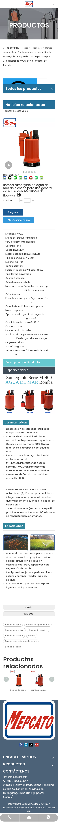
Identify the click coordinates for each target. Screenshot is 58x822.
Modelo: (9, 233)
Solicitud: (10, 334)
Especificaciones (17, 370)
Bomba (31, 635)
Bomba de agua (13, 624)
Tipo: (8, 274)
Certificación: (12, 266)
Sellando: (10, 350)
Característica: (13, 306)
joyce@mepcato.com (15, 777)
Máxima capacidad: (16, 253)
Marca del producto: (16, 237)
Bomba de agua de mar (37, 624)
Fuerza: (9, 270)
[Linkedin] (26, 744)
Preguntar (13, 212)
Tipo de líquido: (13, 314)
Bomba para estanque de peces (21, 641)
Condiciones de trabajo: (18, 322)
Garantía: (10, 245)
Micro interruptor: (14, 286)
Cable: (8, 282)
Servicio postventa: (15, 241)
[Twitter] (31, 744)
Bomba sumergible (14, 630)
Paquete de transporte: (17, 298)
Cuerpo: (9, 278)
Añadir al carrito (21, 220)
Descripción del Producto (23, 362)
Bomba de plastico (38, 630)
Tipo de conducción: (16, 257)
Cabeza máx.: (12, 249)
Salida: (8, 346)
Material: (10, 261)
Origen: (9, 342)
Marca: (9, 310)
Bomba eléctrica (13, 646)
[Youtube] (37, 744)
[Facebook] (21, 744)
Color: (8, 294)
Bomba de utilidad (14, 635)
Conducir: (10, 326)
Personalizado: (13, 330)
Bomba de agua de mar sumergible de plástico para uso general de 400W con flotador (39, 690)
